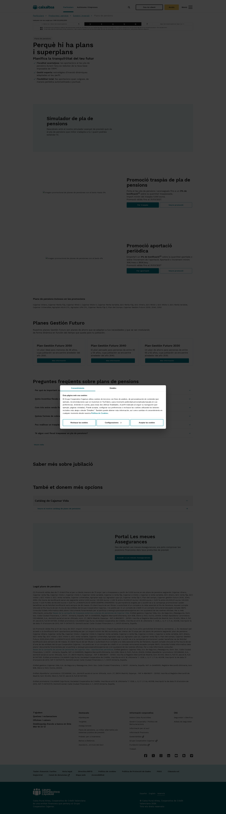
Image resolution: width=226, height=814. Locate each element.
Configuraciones (112, 422)
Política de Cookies (99, 413)
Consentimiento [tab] (77, 388)
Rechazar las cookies (79, 422)
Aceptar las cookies (147, 422)
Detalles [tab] (113, 388)
